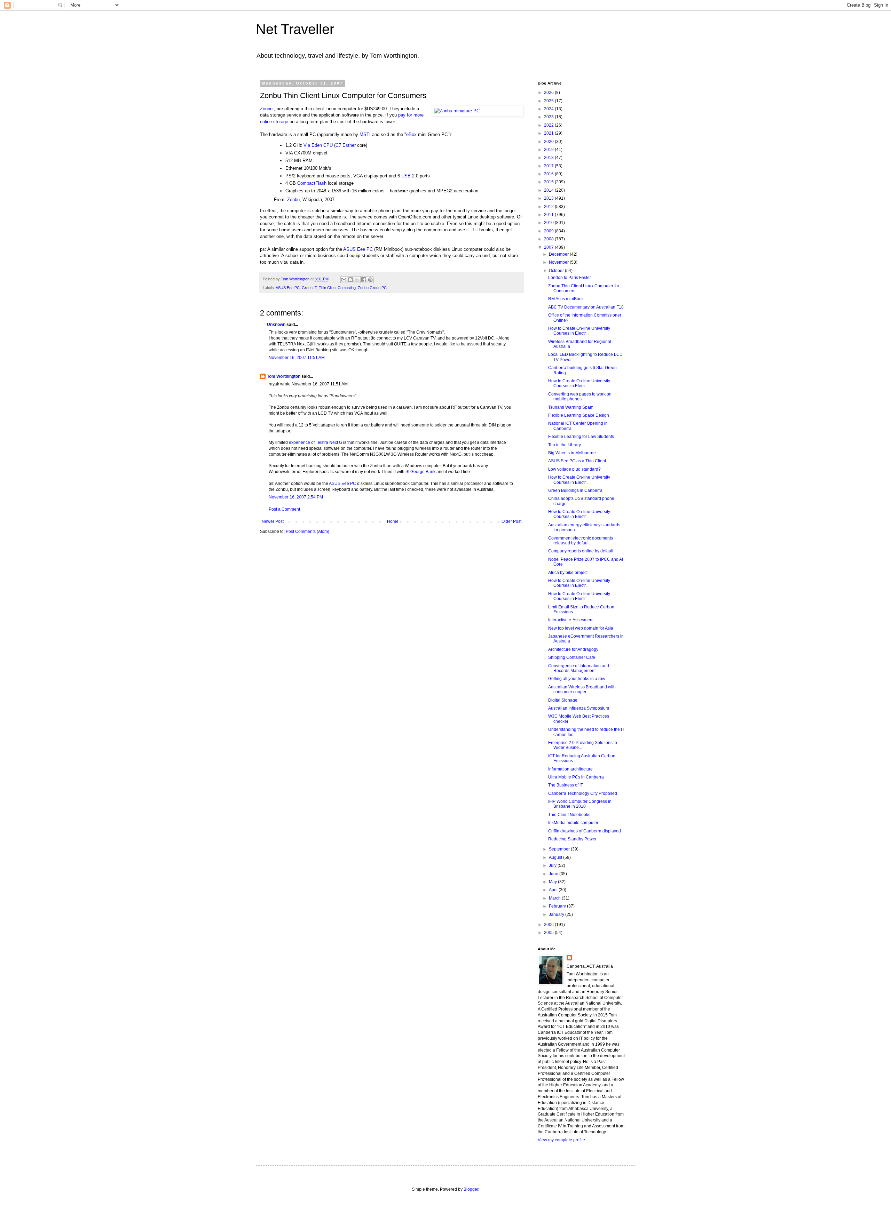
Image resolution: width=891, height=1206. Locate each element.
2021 (549, 133)
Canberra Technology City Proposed (582, 793)
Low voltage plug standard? (574, 469)
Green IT (309, 288)
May (553, 881)
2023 (549, 116)
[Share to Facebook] (363, 279)
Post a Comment (284, 509)
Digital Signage (562, 700)
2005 (549, 932)
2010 (549, 222)
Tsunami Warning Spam (570, 407)
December (559, 254)
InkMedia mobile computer (573, 822)
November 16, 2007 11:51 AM (297, 357)
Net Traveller (295, 29)
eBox (411, 134)
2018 (549, 157)
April (554, 889)
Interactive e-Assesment (570, 619)
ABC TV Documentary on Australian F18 (586, 307)
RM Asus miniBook (566, 298)
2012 (549, 206)
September (560, 849)
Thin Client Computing (337, 288)
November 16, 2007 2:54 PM (296, 497)
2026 (549, 92)
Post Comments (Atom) (307, 531)
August (556, 857)
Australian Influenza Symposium (578, 708)
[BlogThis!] (350, 279)
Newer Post (273, 521)
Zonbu (266, 108)
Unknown (276, 324)
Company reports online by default (580, 551)
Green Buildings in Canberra (575, 490)
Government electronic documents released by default (580, 540)
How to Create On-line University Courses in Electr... (579, 331)
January (557, 914)
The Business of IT (565, 785)
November (559, 262)
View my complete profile (561, 1139)
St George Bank (420, 471)
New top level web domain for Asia (580, 628)
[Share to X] (357, 279)
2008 (549, 239)
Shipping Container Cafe (571, 657)
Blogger (471, 1189)
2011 (549, 214)
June (554, 873)
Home (393, 521)
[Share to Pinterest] (370, 279)
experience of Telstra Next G (315, 442)
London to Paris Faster (569, 277)
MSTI (365, 134)
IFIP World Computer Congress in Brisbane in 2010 (580, 804)
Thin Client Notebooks (569, 814)
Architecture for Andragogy (573, 649)
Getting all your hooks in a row (576, 678)
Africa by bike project (568, 572)
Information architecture (570, 769)
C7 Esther (346, 145)
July (553, 865)
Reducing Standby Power (572, 839)
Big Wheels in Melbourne (572, 452)
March (555, 898)
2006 (549, 924)
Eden (317, 145)
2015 (549, 181)
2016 (549, 173)
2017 (549, 165)
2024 (549, 108)
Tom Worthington (283, 376)
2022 (549, 125)
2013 (549, 198)
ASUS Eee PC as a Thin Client (577, 460)
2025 (549, 100)
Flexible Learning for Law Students (581, 436)
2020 (549, 141)
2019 (549, 149)
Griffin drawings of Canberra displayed (584, 831)
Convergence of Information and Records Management (578, 668)
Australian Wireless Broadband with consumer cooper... (582, 689)
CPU (328, 145)
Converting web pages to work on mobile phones (580, 396)
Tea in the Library (564, 444)
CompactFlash (311, 183)
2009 (549, 231)
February (558, 906)
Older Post (511, 521)
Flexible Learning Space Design (578, 415)
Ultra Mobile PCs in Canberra (576, 777)
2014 (549, 190)
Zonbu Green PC (372, 288)
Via (306, 145)
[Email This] (343, 279)
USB (406, 175)
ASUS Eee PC (358, 249)
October (557, 270)
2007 (549, 247)
